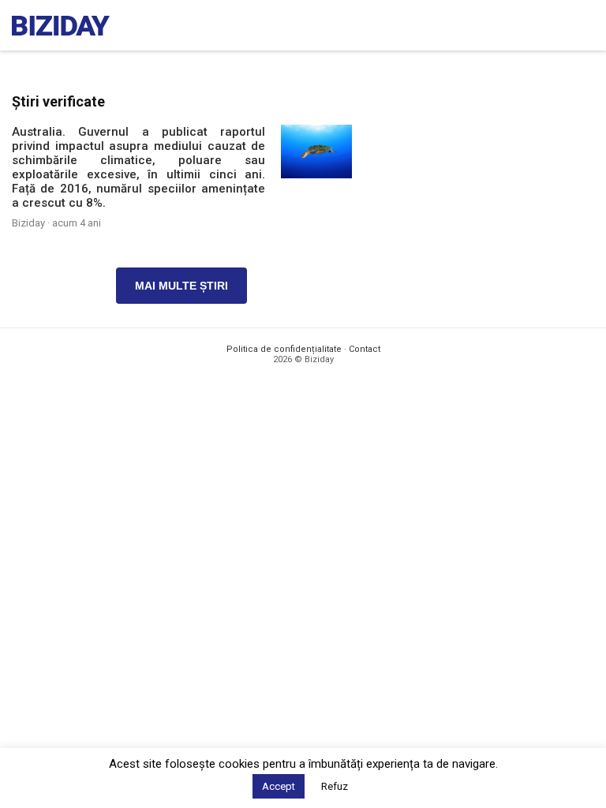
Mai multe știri (181, 285)
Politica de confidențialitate (284, 349)
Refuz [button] (334, 786)
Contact (364, 349)
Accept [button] (278, 786)
